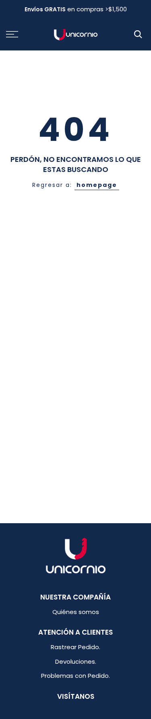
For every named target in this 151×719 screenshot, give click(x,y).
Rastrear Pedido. (75, 647)
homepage (97, 185)
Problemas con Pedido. (75, 675)
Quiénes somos (75, 612)
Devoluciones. (75, 661)
